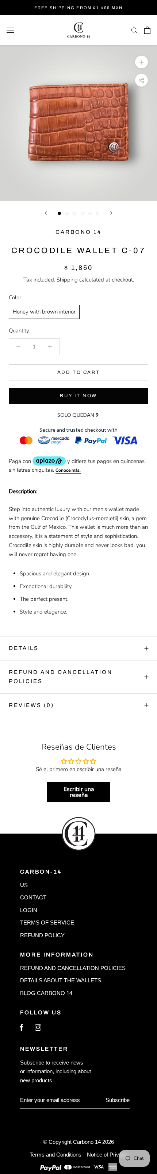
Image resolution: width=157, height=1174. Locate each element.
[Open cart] (147, 30)
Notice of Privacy (107, 1154)
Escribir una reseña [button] (79, 792)
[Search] (134, 30)
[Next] (111, 213)
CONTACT (33, 897)
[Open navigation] (10, 30)
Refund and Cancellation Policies (60, 676)
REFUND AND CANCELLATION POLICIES (73, 968)
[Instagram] (38, 1029)
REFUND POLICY (42, 935)
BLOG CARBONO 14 (46, 993)
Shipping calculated (80, 279)
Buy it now (78, 395)
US (24, 885)
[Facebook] (21, 1029)
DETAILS (24, 648)
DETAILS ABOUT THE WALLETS (60, 980)
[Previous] (46, 213)
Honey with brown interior (44, 311)
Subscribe (118, 1100)
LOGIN (28, 910)
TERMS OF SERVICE (47, 922)
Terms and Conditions (55, 1154)
